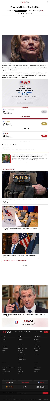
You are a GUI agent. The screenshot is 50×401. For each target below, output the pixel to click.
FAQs (41, 331)
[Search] (47, 1)
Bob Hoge (36, 352)
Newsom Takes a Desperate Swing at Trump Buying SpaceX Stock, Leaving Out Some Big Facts (24, 315)
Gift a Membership (37, 367)
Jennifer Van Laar (37, 341)
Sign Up (45, 392)
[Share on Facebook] (24, 13)
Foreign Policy (20, 350)
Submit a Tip (20, 371)
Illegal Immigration (21, 354)
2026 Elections (20, 339)
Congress (19, 341)
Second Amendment (22, 359)
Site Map (30, 397)
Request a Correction (23, 397)
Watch (3, 343)
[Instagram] (24, 332)
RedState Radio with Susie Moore (8, 367)
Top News (3, 339)
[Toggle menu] (2, 2)
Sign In (37, 331)
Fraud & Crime (20, 352)
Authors (3, 352)
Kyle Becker (5, 257)
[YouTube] (29, 332)
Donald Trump (20, 343)
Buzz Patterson (10, 10)
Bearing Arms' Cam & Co (6, 371)
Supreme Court (21, 357)
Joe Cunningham (37, 346)
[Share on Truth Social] (21, 13)
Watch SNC (36, 371)
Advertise (19, 367)
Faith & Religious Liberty (22, 348)
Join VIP (46, 331)
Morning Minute (5, 348)
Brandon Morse (37, 348)
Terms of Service (4, 397)
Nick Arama (36, 350)
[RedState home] (6, 332)
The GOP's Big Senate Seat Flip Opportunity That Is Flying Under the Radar (20, 228)
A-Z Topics (20, 336)
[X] (22, 332)
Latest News (4, 341)
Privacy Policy (11, 397)
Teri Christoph (5, 202)
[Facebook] (27, 332)
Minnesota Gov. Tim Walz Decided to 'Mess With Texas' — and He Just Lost (20, 255)
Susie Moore (36, 343)
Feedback (16, 397)
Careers (19, 369)
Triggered (3, 369)
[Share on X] (18, 13)
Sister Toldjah (5, 229)
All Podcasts (4, 373)
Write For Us (20, 373)
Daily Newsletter (37, 369)
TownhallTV (4, 350)
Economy (19, 346)
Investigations (4, 346)
